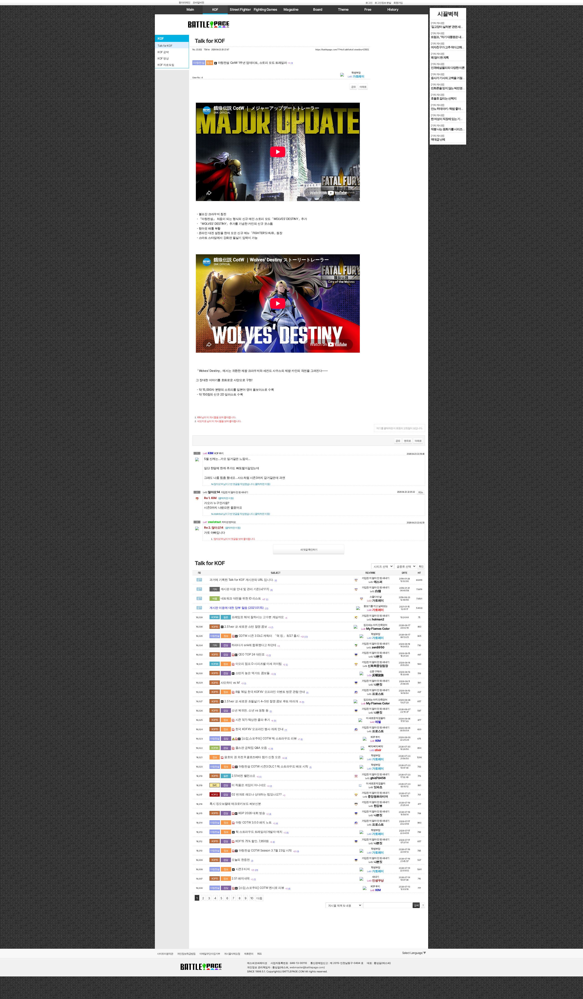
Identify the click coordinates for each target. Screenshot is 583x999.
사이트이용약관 (165, 953)
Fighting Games (265, 9)
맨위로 (407, 440)
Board (317, 9)
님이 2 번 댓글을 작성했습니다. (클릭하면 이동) (240, 484)
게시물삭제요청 (232, 953)
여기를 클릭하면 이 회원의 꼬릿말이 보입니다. (399, 428)
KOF (215, 9)
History (392, 9)
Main (190, 9)
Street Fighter (240, 9)
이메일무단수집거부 (209, 953)
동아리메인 (184, 2)
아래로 (363, 86)
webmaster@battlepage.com (307, 967)
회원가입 (398, 2)
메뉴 (420, 492)
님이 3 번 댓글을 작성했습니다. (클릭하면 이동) (240, 513)
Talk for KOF (210, 41)
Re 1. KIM (219, 498)
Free (367, 9)
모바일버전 (198, 2)
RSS (259, 953)
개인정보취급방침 (186, 953)
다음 (259, 898)
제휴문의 (248, 953)
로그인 (369, 2)
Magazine (291, 9)
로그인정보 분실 (383, 2)
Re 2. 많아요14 (222, 527)
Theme (343, 9)
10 (251, 898)
